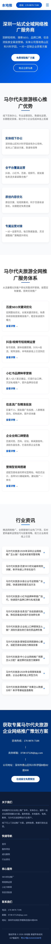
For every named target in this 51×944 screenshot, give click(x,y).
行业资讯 (6, 859)
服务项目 (6, 849)
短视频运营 (7, 882)
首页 (4, 844)
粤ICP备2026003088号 (31, 938)
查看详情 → (12, 326)
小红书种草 (7, 887)
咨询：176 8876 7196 (29, 5)
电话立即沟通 (25, 68)
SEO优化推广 (8, 877)
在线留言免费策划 (25, 779)
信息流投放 (7, 892)
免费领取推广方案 (25, 58)
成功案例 (6, 854)
